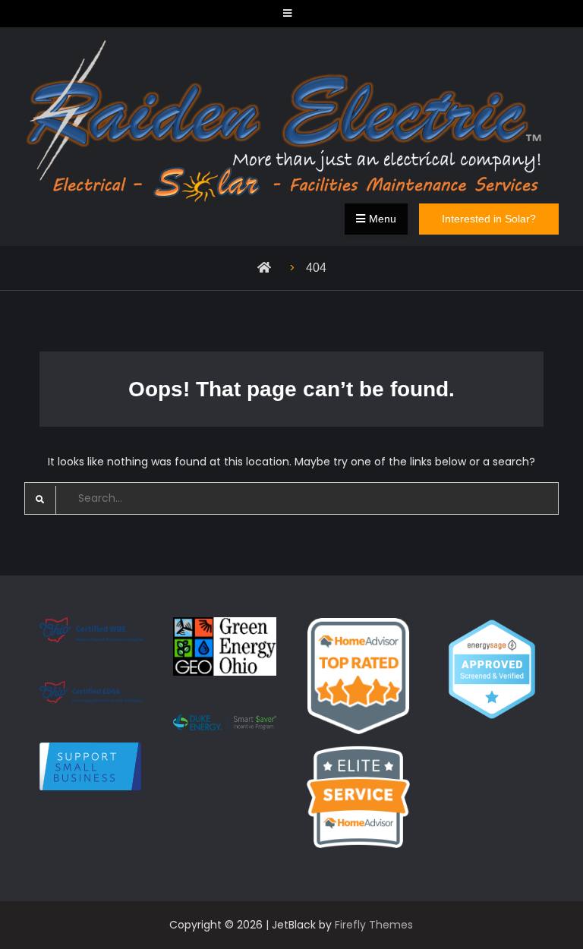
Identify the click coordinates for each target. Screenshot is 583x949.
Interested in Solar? (489, 219)
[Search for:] (291, 498)
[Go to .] (268, 267)
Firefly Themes (374, 924)
